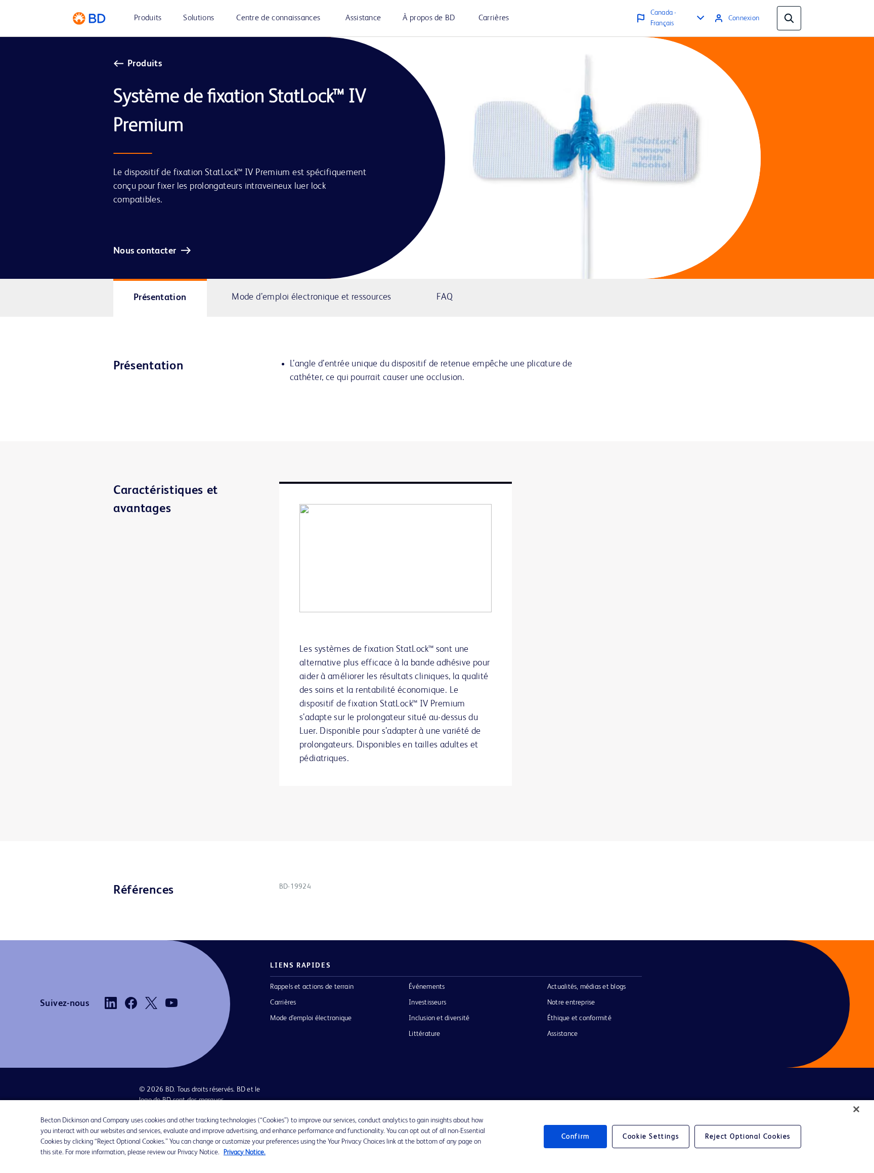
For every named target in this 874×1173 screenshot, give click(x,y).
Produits (144, 63)
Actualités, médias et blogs (586, 986)
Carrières (283, 1002)
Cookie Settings (651, 1136)
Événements (427, 986)
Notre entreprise (571, 1002)
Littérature (425, 1033)
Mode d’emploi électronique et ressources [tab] (311, 297)
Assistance (562, 1033)
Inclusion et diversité (439, 1018)
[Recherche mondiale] (789, 18)
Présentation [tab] (160, 297)
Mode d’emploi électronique (311, 1018)
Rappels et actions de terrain (312, 986)
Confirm (575, 1136)
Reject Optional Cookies (748, 1136)
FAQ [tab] (444, 297)
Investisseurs (427, 1002)
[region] (437, 1136)
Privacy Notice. (245, 1152)
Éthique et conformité (579, 1018)
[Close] (856, 1109)
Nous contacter (144, 251)
